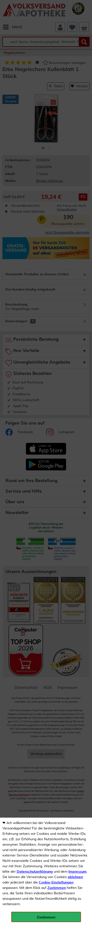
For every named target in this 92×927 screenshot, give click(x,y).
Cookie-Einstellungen (56, 882)
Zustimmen (56, 888)
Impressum (77, 871)
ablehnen (75, 877)
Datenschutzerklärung (35, 871)
